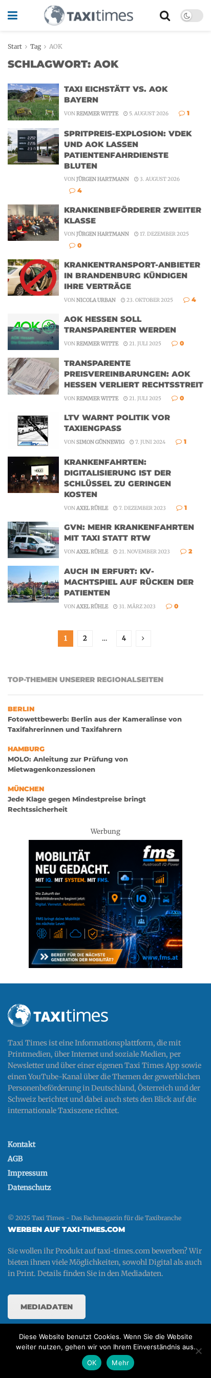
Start (15, 46)
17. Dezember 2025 (164, 234)
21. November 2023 (144, 551)
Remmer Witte (97, 113)
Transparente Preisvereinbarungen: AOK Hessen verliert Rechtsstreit (133, 373)
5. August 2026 (148, 113)
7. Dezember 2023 (142, 508)
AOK (55, 46)
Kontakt (21, 1144)
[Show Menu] (12, 15)
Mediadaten (46, 1306)
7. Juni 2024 (149, 442)
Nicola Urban (96, 300)
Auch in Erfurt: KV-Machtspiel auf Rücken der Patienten (129, 582)
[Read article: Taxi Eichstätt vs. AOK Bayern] (33, 102)
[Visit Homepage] (88, 15)
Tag (35, 46)
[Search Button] (165, 15)
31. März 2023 (137, 606)
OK (92, 1363)
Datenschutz (29, 1187)
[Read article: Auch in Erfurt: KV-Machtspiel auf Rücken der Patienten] (33, 584)
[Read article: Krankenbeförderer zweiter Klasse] (33, 222)
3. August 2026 (159, 179)
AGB (15, 1158)
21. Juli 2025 (144, 343)
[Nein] (198, 1351)
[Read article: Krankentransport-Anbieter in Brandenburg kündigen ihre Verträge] (33, 277)
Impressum (28, 1173)
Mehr (120, 1363)
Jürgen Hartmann (102, 179)
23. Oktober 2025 (149, 300)
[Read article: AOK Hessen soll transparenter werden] (33, 332)
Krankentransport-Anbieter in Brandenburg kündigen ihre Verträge (132, 275)
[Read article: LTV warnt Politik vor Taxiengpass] (33, 430)
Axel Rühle (92, 508)
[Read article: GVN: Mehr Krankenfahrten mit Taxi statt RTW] (33, 540)
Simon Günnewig (100, 442)
